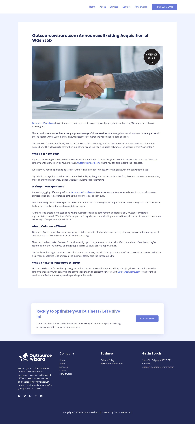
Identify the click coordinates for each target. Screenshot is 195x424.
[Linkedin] (41, 396)
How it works (141, 6)
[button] (164, 7)
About (103, 6)
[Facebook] (19, 396)
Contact (126, 6)
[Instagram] (36, 396)
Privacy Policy (107, 360)
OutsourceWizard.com (43, 123)
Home (92, 6)
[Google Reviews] (30, 396)
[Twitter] (24, 396)
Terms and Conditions (112, 363)
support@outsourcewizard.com (158, 366)
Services (114, 6)
